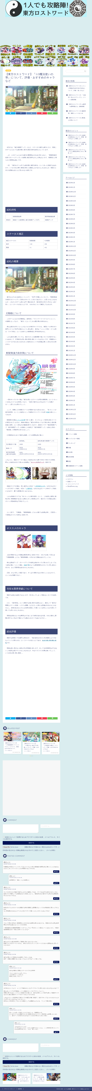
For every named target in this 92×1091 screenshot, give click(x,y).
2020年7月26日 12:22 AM (10, 938)
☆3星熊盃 (29, 488)
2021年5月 (71, 332)
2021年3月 (71, 341)
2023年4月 (71, 228)
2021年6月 (71, 328)
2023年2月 (71, 237)
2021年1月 (71, 350)
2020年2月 (71, 400)
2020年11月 (72, 359)
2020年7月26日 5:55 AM (15, 968)
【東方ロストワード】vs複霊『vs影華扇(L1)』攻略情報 (77, 105)
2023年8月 (71, 210)
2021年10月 (72, 309)
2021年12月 (72, 300)
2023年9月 (71, 205)
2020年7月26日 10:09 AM (15, 877)
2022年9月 (71, 260)
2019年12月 (72, 409)
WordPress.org (72, 486)
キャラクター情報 (74, 438)
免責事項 (20, 1088)
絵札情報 (8, 70)
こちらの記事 (21, 420)
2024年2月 (71, 182)
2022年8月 (71, 264)
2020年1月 (71, 405)
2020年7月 (71, 378)
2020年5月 (71, 387)
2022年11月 (72, 251)
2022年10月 (72, 255)
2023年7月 (71, 214)
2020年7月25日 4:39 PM (15, 1010)
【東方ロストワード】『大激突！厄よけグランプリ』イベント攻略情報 (77, 97)
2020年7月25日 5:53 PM (10, 954)
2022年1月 (71, 296)
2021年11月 (72, 305)
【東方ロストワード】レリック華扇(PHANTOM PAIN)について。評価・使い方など (77, 88)
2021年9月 (71, 314)
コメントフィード (73, 484)
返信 (57, 871)
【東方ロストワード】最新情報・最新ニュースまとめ (77, 112)
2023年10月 (72, 201)
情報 (69, 447)
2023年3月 (71, 232)
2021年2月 (71, 346)
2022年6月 (71, 273)
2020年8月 (71, 373)
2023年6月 (71, 219)
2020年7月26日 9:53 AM (10, 864)
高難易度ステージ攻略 (75, 466)
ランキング (71, 443)
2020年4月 (71, 391)
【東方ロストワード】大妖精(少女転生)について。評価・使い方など (77, 137)
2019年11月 (72, 414)
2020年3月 (71, 396)
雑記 (69, 461)
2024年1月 (71, 187)
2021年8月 (71, 319)
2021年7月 (71, 323)
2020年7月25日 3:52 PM (10, 985)
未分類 (70, 452)
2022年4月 (71, 282)
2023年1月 (71, 241)
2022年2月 (71, 291)
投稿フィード (71, 481)
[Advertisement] (46, 32)
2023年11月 (72, 196)
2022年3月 (71, 287)
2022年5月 (71, 278)
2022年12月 (72, 246)
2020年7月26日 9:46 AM (10, 889)
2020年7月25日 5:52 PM (20, 1024)
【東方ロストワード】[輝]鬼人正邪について (76, 119)
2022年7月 (71, 269)
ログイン (70, 479)
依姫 (47, 412)
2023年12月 (72, 192)
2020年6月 (71, 382)
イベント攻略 (72, 434)
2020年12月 (72, 355)
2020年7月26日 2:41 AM (10, 904)
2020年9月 (71, 368)
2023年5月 (71, 223)
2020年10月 (72, 364)
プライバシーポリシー (9, 1088)
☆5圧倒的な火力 (39, 486)
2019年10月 (72, 418)
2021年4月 (71, 337)
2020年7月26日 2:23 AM (10, 920)
